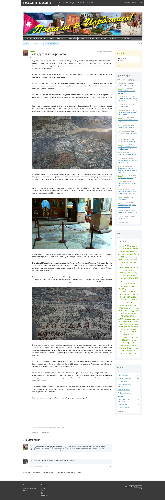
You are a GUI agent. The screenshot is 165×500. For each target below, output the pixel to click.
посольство (132, 313)
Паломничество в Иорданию (88, 38)
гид (135, 257)
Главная (28, 38)
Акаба (128, 246)
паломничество (128, 305)
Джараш (132, 265)
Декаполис (125, 265)
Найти (140, 43)
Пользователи (125, 38)
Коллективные (37, 44)
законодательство (131, 267)
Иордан (122, 278)
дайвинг (133, 262)
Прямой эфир (124, 75)
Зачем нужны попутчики (125, 85)
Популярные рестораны (125, 178)
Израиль (131, 270)
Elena (119, 152)
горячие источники (131, 259)
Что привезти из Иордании (126, 141)
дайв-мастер (124, 262)
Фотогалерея (122, 199)
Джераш (121, 267)
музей (133, 297)
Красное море (122, 381)
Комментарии (121, 79)
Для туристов (72, 38)
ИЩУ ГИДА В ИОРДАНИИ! (126, 212)
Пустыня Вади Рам (124, 390)
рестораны (134, 327)
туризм (133, 340)
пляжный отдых (134, 308)
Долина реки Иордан (124, 378)
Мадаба (121, 53)
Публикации (131, 79)
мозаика (39, 427)
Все (26, 44)
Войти (140, 2)
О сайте (90, 3)
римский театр (125, 329)
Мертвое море (125, 294)
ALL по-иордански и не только (127, 133)
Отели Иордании (123, 407)
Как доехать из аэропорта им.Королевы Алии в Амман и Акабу (127, 170)
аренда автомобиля (125, 254)
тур (131, 337)
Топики (58, 3)
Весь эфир (121, 222)
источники (135, 281)
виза (126, 257)
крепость (128, 289)
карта (123, 283)
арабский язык (131, 251)
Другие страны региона (109, 38)
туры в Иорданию (128, 350)
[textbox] (128, 241)
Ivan (119, 203)
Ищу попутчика (123, 404)
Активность (81, 3)
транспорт (123, 337)
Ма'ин (124, 292)
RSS (119, 65)
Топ (118, 371)
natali (119, 189)
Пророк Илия (128, 321)
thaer (119, 181)
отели (123, 299)
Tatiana (120, 83)
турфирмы (133, 345)
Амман (126, 249)
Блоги (65, 3)
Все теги (119, 237)
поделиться (45, 432)
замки (125, 270)
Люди (72, 3)
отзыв (129, 300)
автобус (121, 246)
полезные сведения (128, 310)
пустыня (127, 327)
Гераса (131, 257)
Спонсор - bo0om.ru (135, 485)
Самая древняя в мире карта (127, 127)
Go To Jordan (138, 487)
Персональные (52, 44)
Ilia (30, 454)
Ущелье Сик (121, 218)
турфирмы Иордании (126, 348)
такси (131, 334)
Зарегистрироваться (130, 2)
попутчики (124, 313)
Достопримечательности (56, 38)
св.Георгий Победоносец (49, 427)
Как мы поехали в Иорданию (127, 154)
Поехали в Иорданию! (37, 2)
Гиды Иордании (123, 375)
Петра (120, 308)
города (121, 259)
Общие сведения (39, 38)
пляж (126, 308)
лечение (135, 289)
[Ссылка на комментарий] (47, 454)
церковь (128, 356)
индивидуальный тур (128, 272)
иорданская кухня (124, 281)
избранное (35, 432)
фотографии (126, 353)
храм (134, 353)
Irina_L (120, 118)
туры (136, 348)
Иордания (132, 278)
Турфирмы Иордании (124, 393)
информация (128, 275)
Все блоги (120, 411)
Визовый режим (123, 106)
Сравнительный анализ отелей (128, 120)
